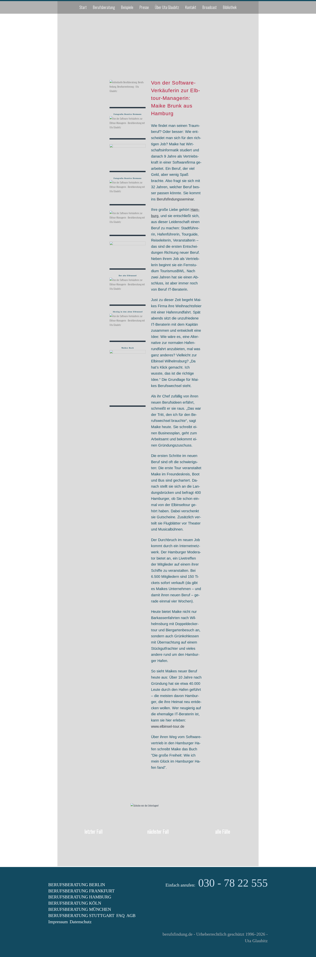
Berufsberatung (104, 7)
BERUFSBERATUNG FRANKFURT (81, 891)
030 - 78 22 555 (233, 883)
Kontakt (190, 7)
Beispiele (127, 7)
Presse (144, 7)
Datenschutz (81, 921)
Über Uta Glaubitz (167, 7)
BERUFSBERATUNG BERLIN (76, 884)
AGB (131, 915)
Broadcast (209, 7)
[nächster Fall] (158, 842)
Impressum (58, 921)
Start (83, 7)
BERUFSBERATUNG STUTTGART (81, 915)
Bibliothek (230, 7)
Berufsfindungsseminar (175, 199)
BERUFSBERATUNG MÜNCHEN (79, 909)
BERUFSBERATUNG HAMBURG (79, 897)
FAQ (120, 915)
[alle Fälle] (222, 842)
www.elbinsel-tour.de (167, 726)
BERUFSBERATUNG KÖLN (74, 903)
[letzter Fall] (93, 842)
